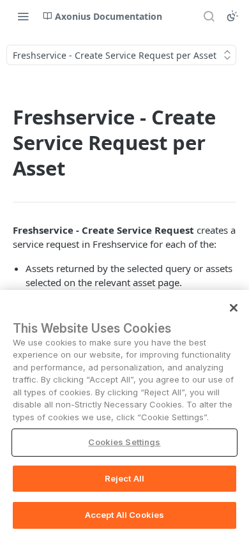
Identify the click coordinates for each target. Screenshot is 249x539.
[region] (124, 414)
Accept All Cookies (124, 515)
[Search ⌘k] (209, 16)
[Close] (234, 308)
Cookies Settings (124, 442)
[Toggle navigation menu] (23, 16)
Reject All (124, 478)
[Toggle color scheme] (232, 16)
